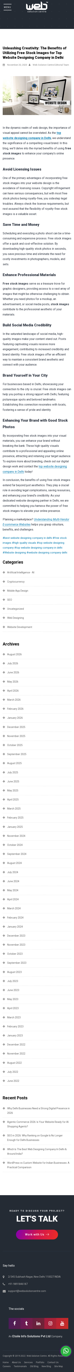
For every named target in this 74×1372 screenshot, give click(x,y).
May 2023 (12, 999)
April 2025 (13, 799)
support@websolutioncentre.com (27, 1291)
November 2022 (16, 1053)
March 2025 (14, 808)
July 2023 (12, 981)
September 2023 (16, 962)
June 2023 (13, 990)
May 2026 (12, 681)
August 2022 (14, 1062)
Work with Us (35, 1234)
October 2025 (15, 745)
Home (6, 1362)
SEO (9, 599)
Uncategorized (15, 608)
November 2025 (16, 736)
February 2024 (15, 917)
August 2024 (14, 863)
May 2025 (12, 790)
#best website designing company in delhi (27, 538)
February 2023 (15, 1026)
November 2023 (16, 944)
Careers (7, 1366)
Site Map (58, 1366)
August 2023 (14, 972)
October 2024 (15, 844)
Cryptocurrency (16, 581)
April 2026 (13, 690)
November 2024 (16, 835)
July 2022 (12, 1071)
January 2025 (15, 826)
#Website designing (14, 552)
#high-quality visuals (24, 542)
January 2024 (15, 926)
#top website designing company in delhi (38, 547)
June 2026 (13, 672)
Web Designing (15, 617)
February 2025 (15, 817)
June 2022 (13, 1080)
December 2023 (16, 935)
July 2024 (12, 872)
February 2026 (15, 708)
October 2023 (15, 953)
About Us (16, 1362)
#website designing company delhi (47, 552)
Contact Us (53, 1362)
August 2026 (14, 654)
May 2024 (12, 890)
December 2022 (16, 1044)
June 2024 (13, 881)
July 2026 (12, 663)
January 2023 (15, 1035)
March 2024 (14, 908)
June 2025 (13, 781)
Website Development (19, 627)
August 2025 (14, 763)
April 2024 (13, 899)
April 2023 (13, 1008)
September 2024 (16, 854)
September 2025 (16, 754)
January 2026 (15, 717)
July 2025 (12, 772)
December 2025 (16, 727)
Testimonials (20, 1366)
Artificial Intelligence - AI (20, 572)
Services (28, 1362)
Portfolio (40, 1362)
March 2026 (14, 699)
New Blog (46, 1366)
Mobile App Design (17, 590)
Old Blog (34, 1366)
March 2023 (14, 1017)
